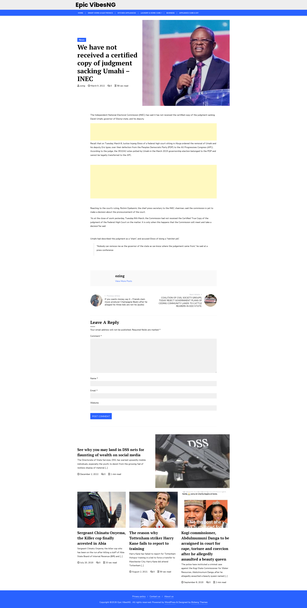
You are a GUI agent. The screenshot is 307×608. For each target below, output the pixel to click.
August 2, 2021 (139, 571)
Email (93, 390)
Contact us (155, 596)
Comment (96, 336)
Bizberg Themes (199, 602)
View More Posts (123, 281)
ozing (82, 85)
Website (94, 402)
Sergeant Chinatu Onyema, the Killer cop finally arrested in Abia (101, 538)
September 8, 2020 (193, 582)
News (82, 39)
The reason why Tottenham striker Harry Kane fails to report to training (151, 540)
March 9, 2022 (97, 85)
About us (169, 596)
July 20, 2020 (87, 562)
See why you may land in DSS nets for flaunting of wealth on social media (110, 452)
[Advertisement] (153, 132)
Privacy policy (139, 596)
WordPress (170, 602)
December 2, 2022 (89, 474)
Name (94, 378)
